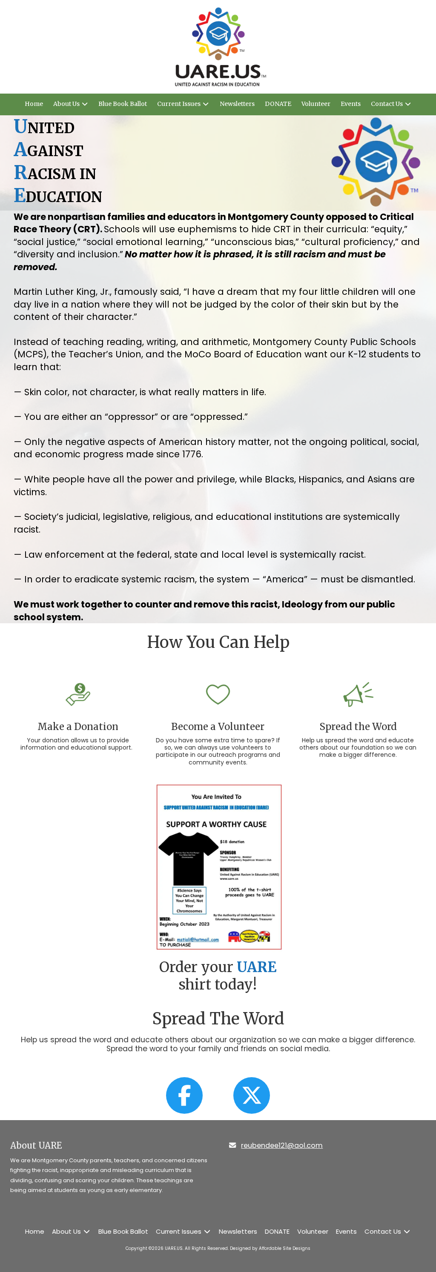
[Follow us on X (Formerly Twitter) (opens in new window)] (251, 1095)
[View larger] (218, 867)
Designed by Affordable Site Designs (270, 1248)
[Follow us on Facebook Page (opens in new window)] (184, 1095)
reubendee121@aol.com (282, 1145)
